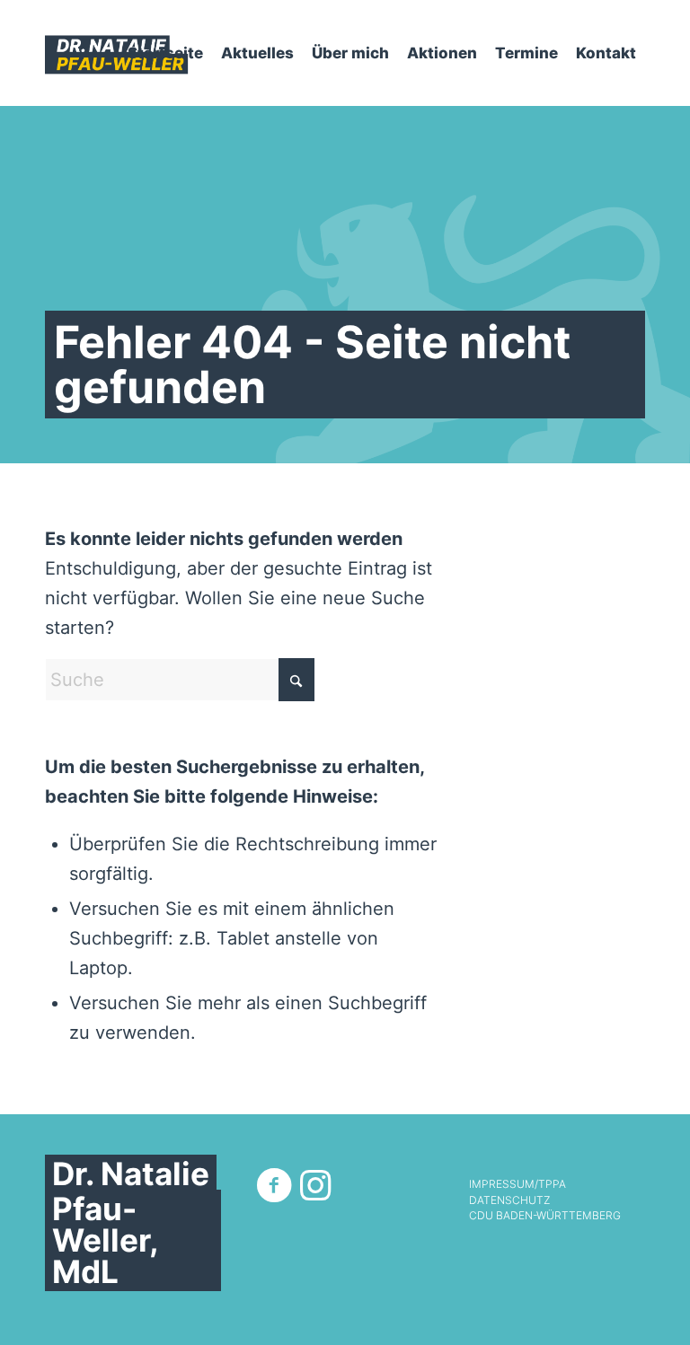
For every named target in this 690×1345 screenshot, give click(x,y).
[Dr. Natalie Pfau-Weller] (117, 53)
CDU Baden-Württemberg (545, 1215)
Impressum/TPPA (517, 1184)
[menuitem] (165, 53)
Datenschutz (509, 1200)
